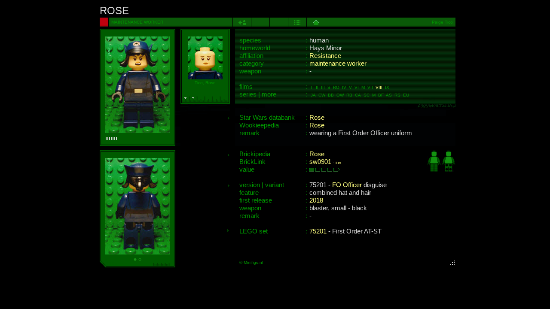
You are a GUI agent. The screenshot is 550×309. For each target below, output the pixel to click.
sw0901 (320, 161)
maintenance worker (338, 63)
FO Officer (347, 185)
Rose (316, 117)
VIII (379, 87)
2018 (316, 200)
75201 (318, 231)
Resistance (325, 55)
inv (338, 162)
